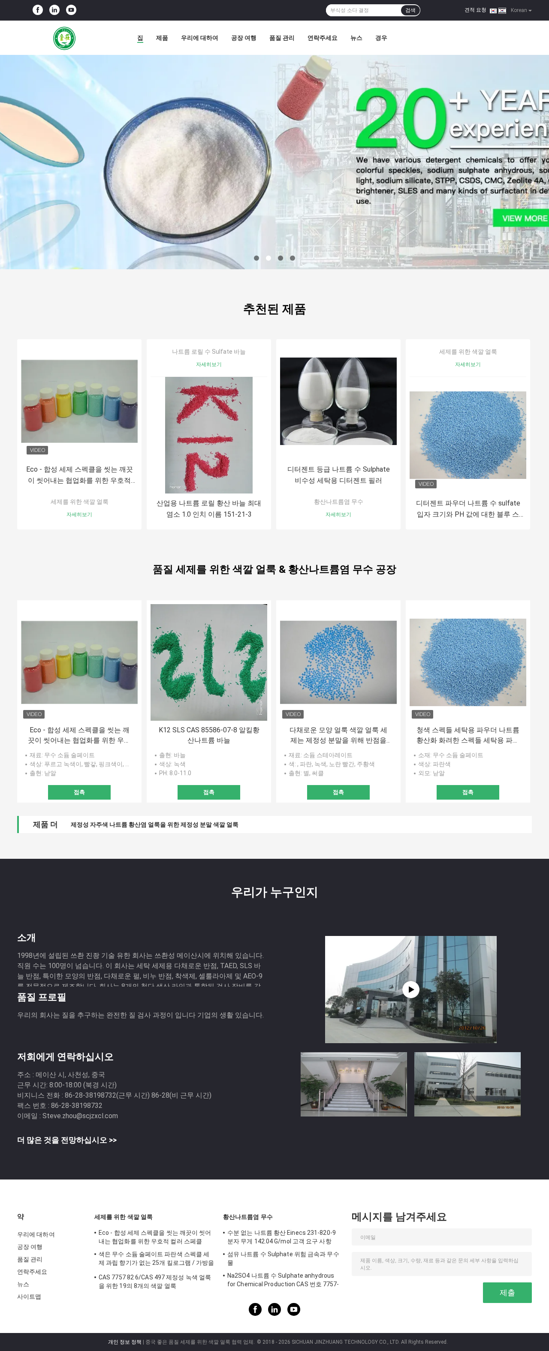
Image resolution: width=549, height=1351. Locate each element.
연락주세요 (323, 37)
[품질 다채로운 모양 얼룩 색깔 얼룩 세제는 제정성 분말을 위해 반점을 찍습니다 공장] (338, 662)
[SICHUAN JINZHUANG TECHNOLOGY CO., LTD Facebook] (37, 10)
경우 (381, 37)
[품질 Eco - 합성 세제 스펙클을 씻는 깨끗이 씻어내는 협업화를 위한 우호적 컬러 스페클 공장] (79, 401)
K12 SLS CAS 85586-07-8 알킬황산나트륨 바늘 (209, 735)
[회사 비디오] (411, 989)
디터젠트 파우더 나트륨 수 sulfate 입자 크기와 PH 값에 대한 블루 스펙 (468, 509)
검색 (410, 10)
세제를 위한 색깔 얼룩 (80, 501)
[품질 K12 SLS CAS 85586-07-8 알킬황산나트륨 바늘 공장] (209, 662)
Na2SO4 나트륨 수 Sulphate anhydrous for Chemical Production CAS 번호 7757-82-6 (283, 1281)
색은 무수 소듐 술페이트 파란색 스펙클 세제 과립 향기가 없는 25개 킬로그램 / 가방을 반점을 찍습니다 (156, 1260)
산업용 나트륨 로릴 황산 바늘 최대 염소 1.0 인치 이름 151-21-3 (209, 508)
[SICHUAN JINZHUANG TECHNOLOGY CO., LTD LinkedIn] (54, 10)
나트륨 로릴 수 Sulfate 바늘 (209, 351)
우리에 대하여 (199, 37)
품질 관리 (282, 37)
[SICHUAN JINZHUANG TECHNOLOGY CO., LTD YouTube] (71, 10)
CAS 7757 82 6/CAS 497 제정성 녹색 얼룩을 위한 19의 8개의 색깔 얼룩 (155, 1281)
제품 (162, 37)
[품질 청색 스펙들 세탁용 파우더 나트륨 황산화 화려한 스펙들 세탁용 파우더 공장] (468, 662)
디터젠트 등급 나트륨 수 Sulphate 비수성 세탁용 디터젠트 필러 (338, 474)
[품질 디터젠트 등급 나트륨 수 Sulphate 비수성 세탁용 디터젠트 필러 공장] (338, 401)
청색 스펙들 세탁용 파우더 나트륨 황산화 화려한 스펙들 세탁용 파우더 (467, 736)
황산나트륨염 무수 (338, 501)
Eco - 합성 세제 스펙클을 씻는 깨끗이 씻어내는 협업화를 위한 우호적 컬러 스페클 (79, 475)
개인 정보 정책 (125, 1342)
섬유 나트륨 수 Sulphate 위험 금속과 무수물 (283, 1258)
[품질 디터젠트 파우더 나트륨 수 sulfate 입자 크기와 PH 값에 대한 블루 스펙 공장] (468, 435)
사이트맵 (29, 1296)
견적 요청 (475, 10)
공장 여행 (243, 37)
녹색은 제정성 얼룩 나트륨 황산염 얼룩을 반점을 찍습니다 (147, 824)
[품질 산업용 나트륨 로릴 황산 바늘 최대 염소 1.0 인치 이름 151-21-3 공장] (209, 435)
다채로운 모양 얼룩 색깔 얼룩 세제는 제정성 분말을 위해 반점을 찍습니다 (338, 736)
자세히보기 (79, 515)
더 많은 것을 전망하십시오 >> (67, 1139)
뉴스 (356, 37)
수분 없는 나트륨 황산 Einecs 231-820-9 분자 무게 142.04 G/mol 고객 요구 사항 (281, 1237)
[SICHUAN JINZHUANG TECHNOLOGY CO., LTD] (64, 38)
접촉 (79, 792)
